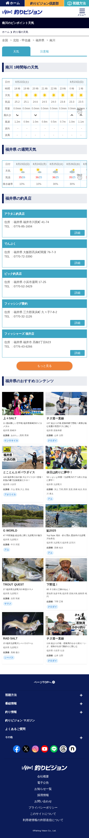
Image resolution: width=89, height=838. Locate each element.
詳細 (77, 232)
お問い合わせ (43, 801)
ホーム (15, 3)
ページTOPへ (43, 682)
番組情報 (11, 703)
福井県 (40, 40)
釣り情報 (11, 712)
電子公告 (43, 782)
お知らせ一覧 (43, 788)
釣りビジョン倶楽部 (44, 3)
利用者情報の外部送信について (43, 820)
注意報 (44, 51)
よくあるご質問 (15, 729)
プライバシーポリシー (43, 807)
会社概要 (43, 776)
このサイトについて (43, 813)
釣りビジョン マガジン (20, 720)
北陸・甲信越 (21, 40)
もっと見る (44, 365)
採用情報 (43, 795)
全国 (5, 40)
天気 (16, 51)
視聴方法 (79, 3)
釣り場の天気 (20, 31)
